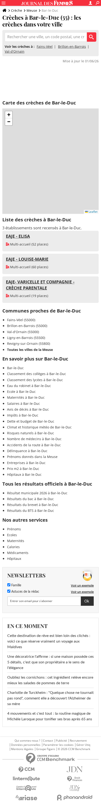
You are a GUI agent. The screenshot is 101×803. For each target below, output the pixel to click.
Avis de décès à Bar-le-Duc (28, 409)
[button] (8, 114)
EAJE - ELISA (18, 236)
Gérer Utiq (83, 745)
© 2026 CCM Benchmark (74, 749)
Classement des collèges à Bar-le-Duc (36, 374)
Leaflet (92, 212)
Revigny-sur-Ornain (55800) (28, 343)
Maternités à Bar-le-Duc (26, 397)
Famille (15, 585)
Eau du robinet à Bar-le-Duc (29, 385)
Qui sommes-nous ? (27, 740)
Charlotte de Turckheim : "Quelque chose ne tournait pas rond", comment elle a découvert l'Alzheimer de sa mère (50, 698)
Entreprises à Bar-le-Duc (26, 463)
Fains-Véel (45, 46)
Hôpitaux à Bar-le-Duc (24, 474)
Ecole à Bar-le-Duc (21, 391)
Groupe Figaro (45, 749)
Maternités (15, 541)
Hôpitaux (14, 558)
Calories (13, 547)
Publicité (61, 740)
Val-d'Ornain (14, 51)
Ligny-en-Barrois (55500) (26, 337)
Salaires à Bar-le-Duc (23, 403)
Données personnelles (25, 745)
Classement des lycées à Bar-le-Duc (35, 380)
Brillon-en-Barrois (72, 46)
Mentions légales (22, 749)
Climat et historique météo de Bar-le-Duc (39, 427)
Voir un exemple (82, 585)
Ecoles (12, 535)
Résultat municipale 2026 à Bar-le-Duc (37, 493)
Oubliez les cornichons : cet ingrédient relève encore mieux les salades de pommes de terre (50, 680)
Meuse (32, 10)
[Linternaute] (26, 779)
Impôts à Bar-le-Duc (22, 415)
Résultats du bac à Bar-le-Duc (30, 499)
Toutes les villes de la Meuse (30, 349)
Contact (48, 740)
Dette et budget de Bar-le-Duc (30, 421)
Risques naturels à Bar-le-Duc (30, 433)
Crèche (16, 10)
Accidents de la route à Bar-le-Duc (34, 445)
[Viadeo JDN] (74, 788)
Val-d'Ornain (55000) (23, 332)
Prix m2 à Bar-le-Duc (23, 468)
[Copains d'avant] (26, 788)
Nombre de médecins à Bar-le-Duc (34, 439)
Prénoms (14, 529)
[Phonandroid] (74, 797)
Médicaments (17, 552)
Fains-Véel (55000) (21, 320)
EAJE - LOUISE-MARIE (27, 259)
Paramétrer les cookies (58, 745)
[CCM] (26, 770)
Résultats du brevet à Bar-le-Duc (32, 504)
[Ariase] (26, 797)
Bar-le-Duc (15, 368)
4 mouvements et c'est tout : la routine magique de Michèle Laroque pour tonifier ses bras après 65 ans (49, 716)
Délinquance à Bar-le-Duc (27, 451)
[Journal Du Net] (74, 769)
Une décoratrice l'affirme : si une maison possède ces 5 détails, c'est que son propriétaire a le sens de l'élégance (50, 662)
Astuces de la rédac (24, 591)
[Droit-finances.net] (74, 779)
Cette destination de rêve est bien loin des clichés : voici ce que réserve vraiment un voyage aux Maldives (48, 641)
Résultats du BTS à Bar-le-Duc (30, 510)
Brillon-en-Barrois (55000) (27, 325)
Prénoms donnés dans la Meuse (32, 456)
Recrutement (78, 740)
